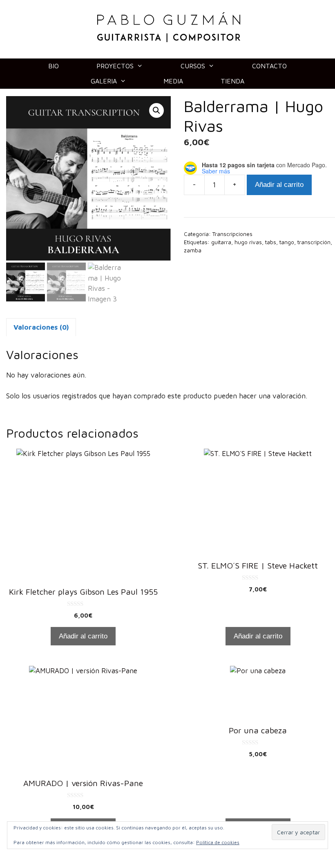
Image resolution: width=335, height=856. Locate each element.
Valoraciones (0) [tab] (41, 327)
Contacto (269, 66)
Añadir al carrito (279, 185)
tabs (270, 242)
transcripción (314, 242)
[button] (156, 110)
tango (286, 242)
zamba (192, 250)
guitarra (221, 242)
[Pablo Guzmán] (168, 26)
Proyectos (115, 66)
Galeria (104, 81)
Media (173, 81)
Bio (53, 66)
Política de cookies (217, 842)
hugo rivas (248, 242)
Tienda (232, 81)
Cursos (193, 66)
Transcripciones (232, 234)
